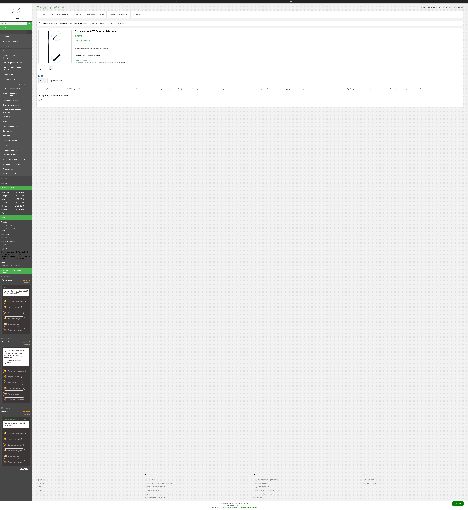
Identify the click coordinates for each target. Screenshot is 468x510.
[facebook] (39, 76)
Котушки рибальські (11, 41)
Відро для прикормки (11, 105)
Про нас (4, 178)
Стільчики (258, 497)
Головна (42, 15)
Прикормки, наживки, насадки (15, 84)
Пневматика (8, 169)
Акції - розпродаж (369, 483)
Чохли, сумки (8, 117)
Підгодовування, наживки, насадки (159, 494)
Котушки (40, 483)
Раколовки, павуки (10, 100)
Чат (459, 504)
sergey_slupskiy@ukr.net (10, 266)
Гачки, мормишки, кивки (12, 62)
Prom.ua (246, 503)
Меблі (5, 121)
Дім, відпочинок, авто (11, 164)
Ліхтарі (6, 145)
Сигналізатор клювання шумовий (12, 362)
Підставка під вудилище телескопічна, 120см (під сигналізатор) (13, 355)
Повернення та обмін (118, 15)
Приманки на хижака (11, 74)
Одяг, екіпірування (10, 140)
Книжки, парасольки (11, 174)
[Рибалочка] (16, 11)
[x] (42, 76)
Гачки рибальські (152, 480)
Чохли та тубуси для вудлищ (265, 494)
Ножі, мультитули (9, 155)
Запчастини (7, 131)
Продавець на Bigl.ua (234, 505)
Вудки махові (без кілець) (79, 23)
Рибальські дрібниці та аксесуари (12, 111)
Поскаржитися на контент (228, 508)
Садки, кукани (8, 51)
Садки (39, 490)
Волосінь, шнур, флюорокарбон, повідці (12, 56)
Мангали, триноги (10, 150)
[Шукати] (29, 23)
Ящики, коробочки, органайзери (10, 94)
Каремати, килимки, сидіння (14, 159)
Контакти (137, 15)
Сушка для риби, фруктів (12, 88)
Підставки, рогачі (9, 79)
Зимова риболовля (10, 126)
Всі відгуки (24, 469)
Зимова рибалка (369, 480)
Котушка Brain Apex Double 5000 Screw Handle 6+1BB (16, 292)
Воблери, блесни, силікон (155, 487)
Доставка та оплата (95, 15)
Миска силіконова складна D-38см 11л (15, 424)
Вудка (407, 89)
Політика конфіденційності (248, 508)
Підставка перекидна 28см (14, 351)
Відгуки (4, 183)
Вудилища (7, 36)
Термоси (6, 136)
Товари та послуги (8, 32)
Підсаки (6, 46)
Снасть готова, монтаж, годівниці (12, 68)
